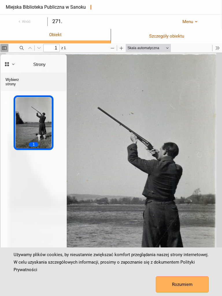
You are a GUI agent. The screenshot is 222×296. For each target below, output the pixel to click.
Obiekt (55, 34)
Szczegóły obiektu (166, 36)
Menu (187, 21)
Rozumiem (182, 284)
